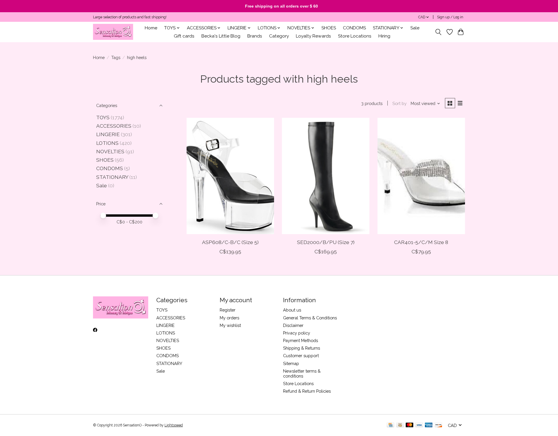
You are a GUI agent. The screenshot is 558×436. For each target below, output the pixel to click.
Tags (115, 57)
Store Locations (354, 36)
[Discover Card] (438, 425)
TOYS (103, 117)
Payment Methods (300, 340)
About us (292, 309)
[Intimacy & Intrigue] (113, 32)
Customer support (301, 355)
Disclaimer (293, 325)
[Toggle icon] (438, 32)
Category (279, 36)
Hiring (384, 36)
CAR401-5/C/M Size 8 (421, 242)
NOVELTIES (110, 151)
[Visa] (419, 425)
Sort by (399, 103)
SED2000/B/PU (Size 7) (326, 242)
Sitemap (291, 363)
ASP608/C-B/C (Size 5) (230, 242)
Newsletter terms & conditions (302, 373)
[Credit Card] (390, 425)
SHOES (328, 28)
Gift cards (184, 36)
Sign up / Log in (450, 17)
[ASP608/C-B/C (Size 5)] (230, 176)
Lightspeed (173, 425)
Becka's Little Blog (220, 36)
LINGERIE (108, 134)
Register (227, 309)
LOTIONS (107, 143)
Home (151, 28)
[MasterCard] (409, 425)
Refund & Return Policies (307, 391)
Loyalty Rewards (313, 36)
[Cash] (400, 425)
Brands (254, 36)
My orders (229, 317)
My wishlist (230, 325)
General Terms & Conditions (310, 317)
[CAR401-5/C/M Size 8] (421, 176)
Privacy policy (296, 332)
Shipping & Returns (301, 348)
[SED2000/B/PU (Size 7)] (325, 176)
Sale (414, 28)
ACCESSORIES (113, 126)
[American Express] (428, 425)
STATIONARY (112, 177)
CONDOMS (354, 28)
